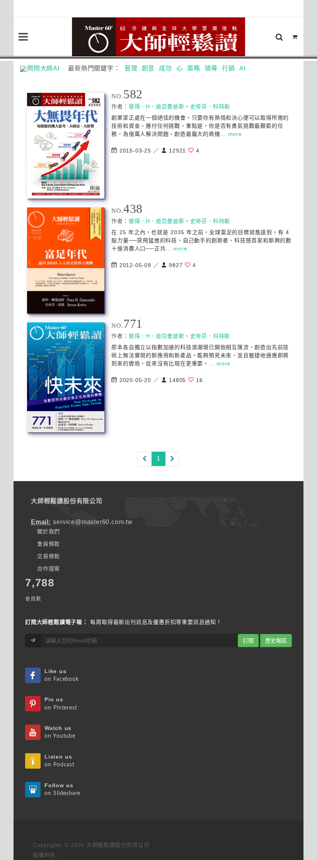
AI (242, 68)
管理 (131, 68)
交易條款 (48, 556)
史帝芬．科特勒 (210, 106)
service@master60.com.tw (92, 522)
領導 (211, 68)
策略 (193, 68)
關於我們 (48, 531)
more (235, 134)
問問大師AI (46, 68)
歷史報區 (276, 640)
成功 (165, 68)
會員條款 (48, 544)
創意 (148, 68)
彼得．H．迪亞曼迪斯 (156, 106)
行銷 (228, 68)
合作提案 (48, 568)
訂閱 (248, 640)
